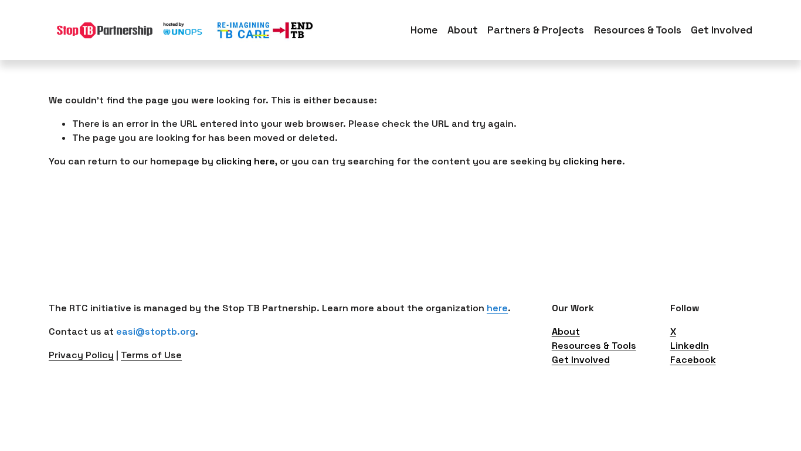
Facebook (693, 360)
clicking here (245, 161)
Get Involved (581, 360)
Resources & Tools (594, 345)
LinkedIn (689, 345)
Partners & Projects (535, 29)
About (462, 29)
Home (423, 29)
